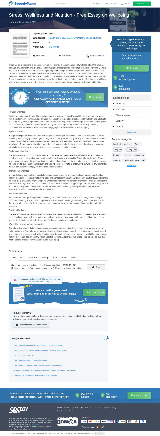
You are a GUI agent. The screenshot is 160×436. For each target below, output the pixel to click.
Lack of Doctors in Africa (23, 355)
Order (59, 408)
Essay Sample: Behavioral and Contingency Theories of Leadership (40, 350)
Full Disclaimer (34, 424)
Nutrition (97, 38)
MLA (22, 257)
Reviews (75, 408)
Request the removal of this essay (33, 325)
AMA (73, 257)
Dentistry (120, 103)
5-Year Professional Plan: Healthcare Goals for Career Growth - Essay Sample (45, 370)
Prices (66, 408)
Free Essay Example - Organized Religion (30, 360)
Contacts (106, 408)
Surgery (120, 121)
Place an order (139, 395)
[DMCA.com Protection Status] (67, 423)
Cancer (119, 126)
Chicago (45, 257)
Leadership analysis (122, 144)
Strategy (116, 155)
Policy (137, 144)
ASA (55, 257)
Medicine (120, 109)
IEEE (64, 257)
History (127, 155)
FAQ (114, 408)
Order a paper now (94, 292)
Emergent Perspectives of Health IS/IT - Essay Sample (35, 375)
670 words (53, 47)
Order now (95, 97)
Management (131, 150)
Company (117, 150)
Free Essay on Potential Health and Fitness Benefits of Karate (38, 365)
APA (14, 257)
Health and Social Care (60, 38)
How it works (86, 408)
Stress (89, 38)
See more (131, 132)
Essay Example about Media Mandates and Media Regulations (38, 345)
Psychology (78, 38)
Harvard (33, 257)
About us (96, 408)
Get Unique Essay (142, 4)
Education (139, 155)
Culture (116, 160)
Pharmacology (123, 115)
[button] (22, 3)
